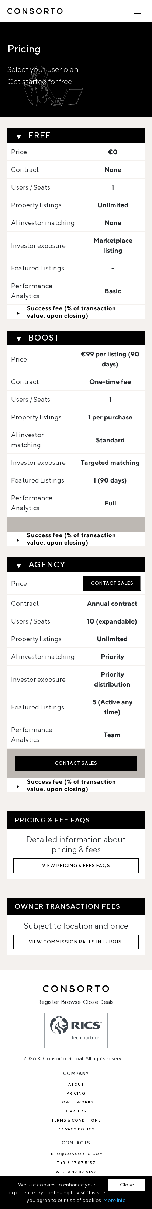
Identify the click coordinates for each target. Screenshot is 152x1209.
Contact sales (112, 583)
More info (114, 1200)
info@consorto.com (76, 1153)
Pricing (76, 1093)
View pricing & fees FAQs (76, 865)
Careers (76, 1111)
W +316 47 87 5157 (76, 1172)
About (76, 1084)
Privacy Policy (76, 1129)
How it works (76, 1102)
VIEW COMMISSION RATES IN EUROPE (76, 941)
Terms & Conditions (76, 1120)
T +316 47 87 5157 (76, 1162)
